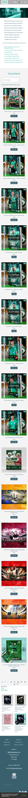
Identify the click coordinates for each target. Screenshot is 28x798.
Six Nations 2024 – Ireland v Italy (14, 326)
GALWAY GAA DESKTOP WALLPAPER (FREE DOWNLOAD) (14, 550)
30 (25, 682)
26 (11, 682)
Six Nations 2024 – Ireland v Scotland (14, 289)
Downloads (8, 52)
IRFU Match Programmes (11, 54)
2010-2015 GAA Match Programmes (13, 62)
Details (14, 257)
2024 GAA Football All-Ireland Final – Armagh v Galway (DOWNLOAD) (14, 665)
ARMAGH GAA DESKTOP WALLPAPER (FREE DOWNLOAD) (14, 627)
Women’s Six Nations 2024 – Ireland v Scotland (14, 178)
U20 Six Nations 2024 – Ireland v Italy (14, 437)
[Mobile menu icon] (25, 2)
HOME (7, 739)
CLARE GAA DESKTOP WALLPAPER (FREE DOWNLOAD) (14, 512)
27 (14, 682)
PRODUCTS (7, 744)
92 (14, 684)
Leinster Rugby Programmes (11, 56)
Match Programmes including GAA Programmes (12, 47)
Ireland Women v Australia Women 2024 (14, 111)
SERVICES (18, 739)
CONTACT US (18, 742)
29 (21, 682)
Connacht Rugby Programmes (11, 58)
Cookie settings (23, 795)
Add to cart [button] (14, 116)
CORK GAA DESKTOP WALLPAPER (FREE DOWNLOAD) (14, 589)
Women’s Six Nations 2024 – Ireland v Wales (14, 145)
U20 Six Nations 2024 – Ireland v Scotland (14, 400)
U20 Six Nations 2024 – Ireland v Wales (14, 363)
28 (18, 682)
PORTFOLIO (7, 742)
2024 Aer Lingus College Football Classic (14, 474)
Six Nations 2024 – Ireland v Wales (14, 252)
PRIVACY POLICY (18, 744)
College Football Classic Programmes (13, 60)
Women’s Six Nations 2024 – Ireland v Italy (14, 215)
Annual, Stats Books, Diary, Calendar (13, 50)
